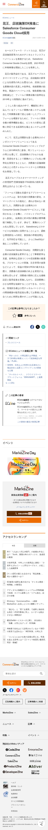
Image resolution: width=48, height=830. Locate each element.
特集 (5, 735)
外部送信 (14, 811)
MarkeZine (8, 712)
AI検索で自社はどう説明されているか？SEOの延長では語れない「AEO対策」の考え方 (25, 630)
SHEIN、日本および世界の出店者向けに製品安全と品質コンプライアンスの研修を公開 (24, 368)
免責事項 (14, 793)
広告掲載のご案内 (12, 701)
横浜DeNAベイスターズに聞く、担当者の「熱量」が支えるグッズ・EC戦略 (24, 621)
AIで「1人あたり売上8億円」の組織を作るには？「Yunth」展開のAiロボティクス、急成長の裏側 (26, 554)
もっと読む (10, 382)
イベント (32, 735)
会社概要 (14, 797)
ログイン (25, 520)
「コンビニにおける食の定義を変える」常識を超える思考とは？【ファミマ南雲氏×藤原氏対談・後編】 (26, 639)
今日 (13, 545)
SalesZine (33, 712)
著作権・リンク (16, 786)
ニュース (7, 723)
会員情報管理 (16, 790)
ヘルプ (13, 782)
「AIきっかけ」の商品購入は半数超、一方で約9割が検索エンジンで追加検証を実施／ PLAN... (24, 358)
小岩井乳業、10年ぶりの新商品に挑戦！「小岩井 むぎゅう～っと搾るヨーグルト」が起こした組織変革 (26, 565)
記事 (30, 723)
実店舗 (6, 43)
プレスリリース (13, 342)
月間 (34, 545)
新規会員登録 (24, 513)
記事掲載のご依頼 (35, 701)
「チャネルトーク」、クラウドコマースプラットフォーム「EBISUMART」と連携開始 (24, 377)
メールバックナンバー (25, 506)
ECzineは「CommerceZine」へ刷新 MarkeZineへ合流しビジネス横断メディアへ (25, 602)
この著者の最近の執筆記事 (28, 421)
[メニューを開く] (4, 4)
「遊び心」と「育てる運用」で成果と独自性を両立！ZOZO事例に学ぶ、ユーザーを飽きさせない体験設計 (25, 612)
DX (12, 43)
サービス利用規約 (17, 801)
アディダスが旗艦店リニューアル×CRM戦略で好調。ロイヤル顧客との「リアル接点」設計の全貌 (25, 593)
